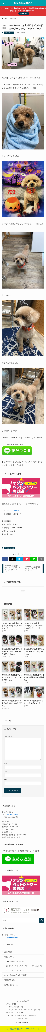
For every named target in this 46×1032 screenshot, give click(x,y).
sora (23, 591)
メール (6, 771)
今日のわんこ (9, 32)
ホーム (19, 1001)
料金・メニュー (10, 957)
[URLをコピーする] (41, 559)
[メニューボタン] (43, 3)
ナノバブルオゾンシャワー (15, 970)
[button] (5, 559)
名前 (5, 763)
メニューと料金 (11, 1004)
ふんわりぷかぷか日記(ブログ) (15, 975)
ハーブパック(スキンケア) (15, 961)
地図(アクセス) (9, 980)
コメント (8, 736)
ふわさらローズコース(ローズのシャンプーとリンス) (24, 966)
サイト (6, 779)
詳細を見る (24, 13)
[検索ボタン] (3, 3)
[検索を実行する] (41, 920)
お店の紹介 (8, 952)
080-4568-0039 (13, 511)
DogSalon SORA (23, 3)
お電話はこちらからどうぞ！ (24, 1029)
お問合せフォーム (11, 985)
